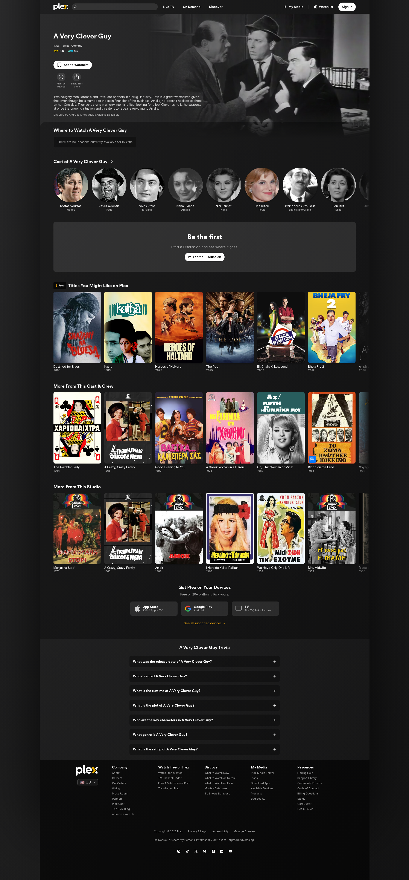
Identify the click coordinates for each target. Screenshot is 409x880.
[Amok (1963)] (179, 533)
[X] (196, 851)
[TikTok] (187, 851)
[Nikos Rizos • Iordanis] (147, 189)
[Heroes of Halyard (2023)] (179, 332)
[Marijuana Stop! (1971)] (77, 533)
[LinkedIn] (221, 851)
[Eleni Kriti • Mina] (338, 189)
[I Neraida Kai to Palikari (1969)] (230, 533)
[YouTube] (230, 851)
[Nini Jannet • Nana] (223, 189)
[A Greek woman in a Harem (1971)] (230, 432)
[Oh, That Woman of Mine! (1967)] (281, 432)
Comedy (76, 45)
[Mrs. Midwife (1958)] (332, 533)
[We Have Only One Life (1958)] (281, 533)
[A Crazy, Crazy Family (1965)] (128, 432)
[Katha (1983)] (128, 332)
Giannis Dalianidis (108, 114)
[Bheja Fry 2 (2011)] (332, 332)
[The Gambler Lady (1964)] (77, 432)
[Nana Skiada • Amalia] (185, 189)
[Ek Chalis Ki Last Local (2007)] (281, 332)
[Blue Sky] (204, 851)
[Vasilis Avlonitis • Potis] (109, 189)
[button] (76, 80)
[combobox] (118, 6)
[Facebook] (213, 851)
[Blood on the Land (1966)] (332, 432)
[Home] (60, 7)
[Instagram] (179, 851)
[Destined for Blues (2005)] (77, 332)
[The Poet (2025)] (230, 332)
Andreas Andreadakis (82, 114)
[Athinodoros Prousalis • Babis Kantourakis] (300, 189)
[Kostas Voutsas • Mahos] (70, 189)
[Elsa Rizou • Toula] (262, 189)
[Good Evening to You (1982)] (179, 432)
